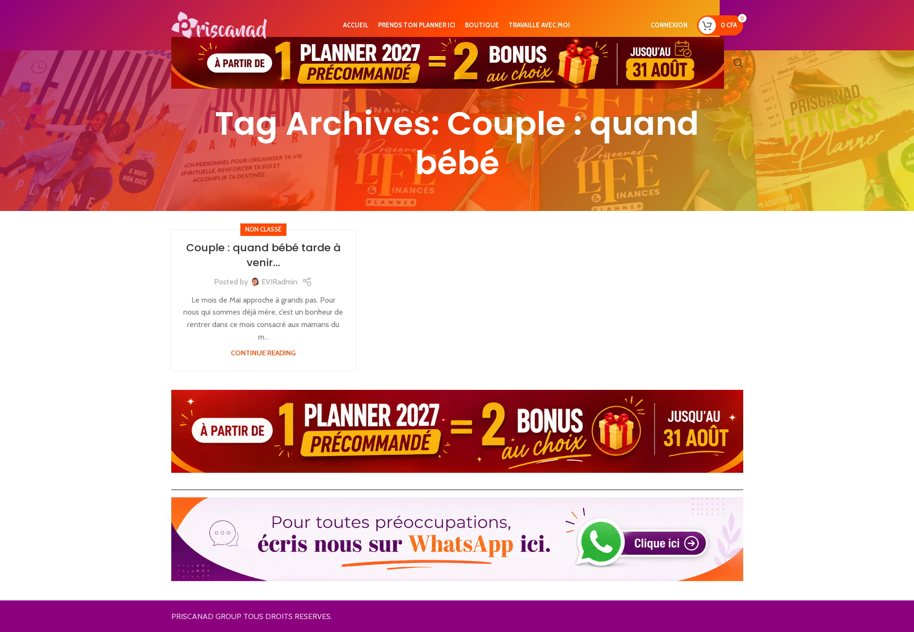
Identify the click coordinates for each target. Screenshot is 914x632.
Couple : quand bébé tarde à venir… (263, 255)
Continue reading (263, 353)
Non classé (263, 229)
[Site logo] (219, 24)
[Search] (738, 62)
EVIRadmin (279, 281)
